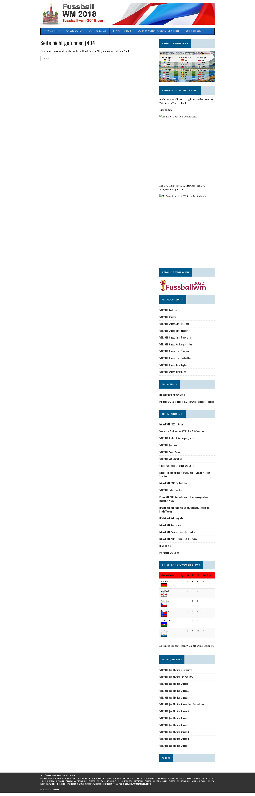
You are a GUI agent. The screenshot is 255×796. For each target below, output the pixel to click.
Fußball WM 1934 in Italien (76, 778)
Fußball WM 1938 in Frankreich (101, 778)
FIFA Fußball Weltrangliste (171, 518)
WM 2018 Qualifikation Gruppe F (173, 725)
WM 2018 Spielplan (168, 310)
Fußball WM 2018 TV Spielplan (173, 483)
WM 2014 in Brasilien (142, 784)
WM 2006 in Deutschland (104, 784)
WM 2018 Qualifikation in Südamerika (176, 670)
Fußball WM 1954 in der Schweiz (154, 778)
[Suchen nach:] (55, 58)
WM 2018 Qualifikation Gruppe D (174, 711)
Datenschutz (55, 789)
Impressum (44, 789)
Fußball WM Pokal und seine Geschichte (177, 532)
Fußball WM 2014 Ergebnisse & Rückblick (178, 539)
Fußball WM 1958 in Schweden (180, 778)
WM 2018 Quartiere (168, 445)
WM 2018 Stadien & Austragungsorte (176, 438)
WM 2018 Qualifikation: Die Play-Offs (176, 677)
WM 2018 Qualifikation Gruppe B (174, 697)
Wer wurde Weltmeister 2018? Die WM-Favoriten (181, 431)
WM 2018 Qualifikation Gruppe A (174, 690)
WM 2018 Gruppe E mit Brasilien (174, 351)
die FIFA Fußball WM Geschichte (62, 775)
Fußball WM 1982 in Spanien (156, 781)
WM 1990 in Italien (199, 781)
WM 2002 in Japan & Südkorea (81, 784)
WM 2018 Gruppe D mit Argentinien (175, 344)
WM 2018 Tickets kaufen (170, 490)
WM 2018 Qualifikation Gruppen (173, 683)
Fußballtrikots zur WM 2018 (172, 395)
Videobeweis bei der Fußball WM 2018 (176, 466)
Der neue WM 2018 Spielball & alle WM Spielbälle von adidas (186, 401)
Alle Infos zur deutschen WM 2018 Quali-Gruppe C (186, 645)
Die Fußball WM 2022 (169, 552)
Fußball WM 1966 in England (53, 781)
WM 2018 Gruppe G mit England (173, 365)
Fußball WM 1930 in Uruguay (52, 778)
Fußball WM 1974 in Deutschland (102, 781)
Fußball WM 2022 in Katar (171, 424)
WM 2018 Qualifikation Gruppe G (174, 732)
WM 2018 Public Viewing (170, 452)
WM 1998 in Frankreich (59, 784)
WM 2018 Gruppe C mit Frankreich (175, 337)
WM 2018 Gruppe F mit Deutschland (175, 358)
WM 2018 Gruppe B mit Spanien (173, 330)
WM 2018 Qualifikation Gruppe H (174, 739)
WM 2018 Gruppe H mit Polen (172, 372)
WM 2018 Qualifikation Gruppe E (173, 718)
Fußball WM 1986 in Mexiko (180, 781)
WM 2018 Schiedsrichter (170, 459)
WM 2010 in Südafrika (124, 784)
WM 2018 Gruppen (167, 317)
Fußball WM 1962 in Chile (204, 778)
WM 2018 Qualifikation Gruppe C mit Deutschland (181, 704)
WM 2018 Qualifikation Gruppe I (173, 745)
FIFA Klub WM (165, 546)
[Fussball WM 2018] (127, 14)
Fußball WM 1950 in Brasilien (127, 778)
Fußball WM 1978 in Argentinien (130, 781)
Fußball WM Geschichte (170, 525)
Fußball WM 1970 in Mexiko (77, 781)
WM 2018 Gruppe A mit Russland (174, 324)
